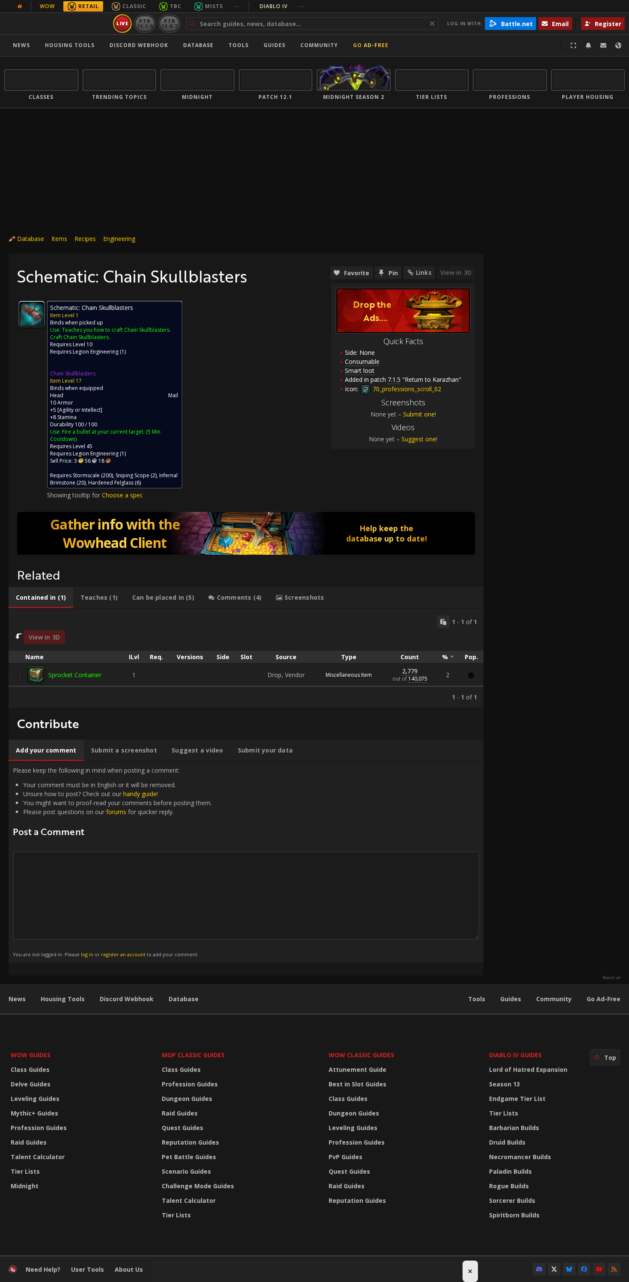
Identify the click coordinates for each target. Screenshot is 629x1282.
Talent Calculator (38, 1157)
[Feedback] (603, 45)
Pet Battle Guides (189, 1157)
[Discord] (539, 1269)
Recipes (85, 239)
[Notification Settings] (588, 45)
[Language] (618, 45)
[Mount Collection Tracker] (246, 533)
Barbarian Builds (514, 1128)
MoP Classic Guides (193, 1055)
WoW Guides (30, 1055)
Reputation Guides (190, 1142)
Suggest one (418, 439)
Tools (476, 999)
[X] (554, 1269)
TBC (175, 6)
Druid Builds (507, 1142)
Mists (214, 6)
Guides (274, 45)
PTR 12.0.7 (169, 23)
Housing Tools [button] (70, 45)
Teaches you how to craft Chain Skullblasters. (116, 329)
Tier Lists (25, 1171)
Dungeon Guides (187, 1099)
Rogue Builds (509, 1186)
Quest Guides (182, 1128)
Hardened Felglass (111, 482)
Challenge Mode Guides (198, 1186)
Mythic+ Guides (34, 1113)
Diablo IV (282, 6)
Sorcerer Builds (512, 1200)
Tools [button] (238, 45)
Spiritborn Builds (514, 1215)
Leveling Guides (35, 1099)
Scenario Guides (186, 1171)
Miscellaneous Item (349, 674)
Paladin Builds (510, 1171)
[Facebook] (584, 1269)
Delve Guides (30, 1084)
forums (116, 812)
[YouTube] (599, 1269)
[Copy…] (443, 622)
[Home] (57, 23)
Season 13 (504, 1084)
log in (87, 954)
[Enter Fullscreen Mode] (573, 45)
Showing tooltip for (74, 495)
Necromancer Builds (520, 1157)
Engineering (119, 239)
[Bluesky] (569, 1269)
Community (319, 45)
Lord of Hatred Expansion (528, 1069)
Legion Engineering (96, 351)
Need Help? (43, 1269)
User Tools (87, 1269)
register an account (123, 954)
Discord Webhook (139, 45)
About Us (129, 1269)
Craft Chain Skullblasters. (80, 337)
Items (59, 239)
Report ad (611, 978)
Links (423, 272)
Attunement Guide (357, 1069)
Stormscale (86, 475)
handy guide (140, 794)
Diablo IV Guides (515, 1055)
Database (198, 45)
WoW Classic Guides (361, 1055)
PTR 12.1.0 (145, 23)
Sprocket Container (74, 675)
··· (237, 6)
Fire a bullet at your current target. (103, 431)
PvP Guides (345, 1157)
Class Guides (30, 1069)
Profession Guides (39, 1128)
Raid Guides (29, 1142)
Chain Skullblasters (72, 373)
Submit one (419, 414)
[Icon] (31, 314)
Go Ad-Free (371, 45)
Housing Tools (63, 999)
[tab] (41, 597)
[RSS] (614, 1269)
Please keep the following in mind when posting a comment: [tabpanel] (112, 862)
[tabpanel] (246, 658)
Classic (134, 6)
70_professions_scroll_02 (406, 389)
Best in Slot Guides (357, 1084)
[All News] (20, 6)
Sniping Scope (132, 475)
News (21, 45)
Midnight (25, 1186)
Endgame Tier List (517, 1099)
